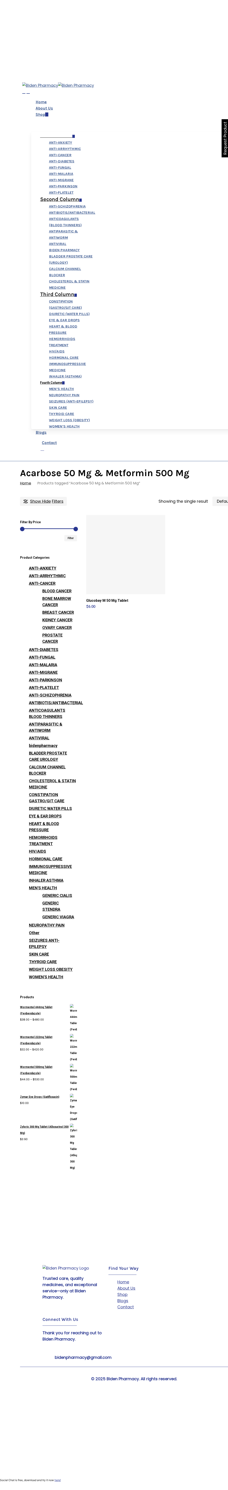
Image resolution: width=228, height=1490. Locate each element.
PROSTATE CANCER (52, 638)
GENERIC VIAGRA (58, 917)
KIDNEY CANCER (57, 620)
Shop (122, 1294)
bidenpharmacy (43, 745)
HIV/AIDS (37, 851)
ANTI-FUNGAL (42, 657)
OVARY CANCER (57, 627)
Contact (125, 1307)
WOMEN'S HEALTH (46, 977)
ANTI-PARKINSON (45, 680)
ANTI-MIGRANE (43, 672)
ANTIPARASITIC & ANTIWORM (45, 727)
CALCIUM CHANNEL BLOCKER (47, 770)
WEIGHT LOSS (51, 969)
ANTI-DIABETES (43, 649)
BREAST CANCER (58, 612)
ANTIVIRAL (39, 738)
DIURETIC (50, 808)
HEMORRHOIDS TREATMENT (43, 840)
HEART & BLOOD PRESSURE (44, 826)
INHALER (46, 880)
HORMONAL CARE (45, 859)
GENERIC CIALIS (57, 895)
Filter (71, 538)
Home (25, 483)
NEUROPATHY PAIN (47, 925)
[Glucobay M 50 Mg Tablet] (125, 554)
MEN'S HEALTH (43, 888)
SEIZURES (44, 943)
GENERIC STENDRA (51, 906)
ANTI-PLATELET (44, 687)
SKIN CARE (39, 954)
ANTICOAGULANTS (47, 713)
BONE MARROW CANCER (56, 601)
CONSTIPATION (46, 797)
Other (34, 932)
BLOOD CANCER (56, 591)
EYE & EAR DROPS (45, 816)
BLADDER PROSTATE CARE (48, 756)
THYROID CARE (43, 961)
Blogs (122, 1300)
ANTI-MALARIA (43, 664)
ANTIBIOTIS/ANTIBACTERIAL (53, 702)
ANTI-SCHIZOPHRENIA (50, 695)
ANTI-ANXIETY (42, 568)
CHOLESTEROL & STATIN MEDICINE (52, 783)
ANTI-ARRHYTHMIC (47, 575)
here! (58, 1480)
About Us (126, 1288)
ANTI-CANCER (42, 583)
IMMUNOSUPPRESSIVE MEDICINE (50, 869)
